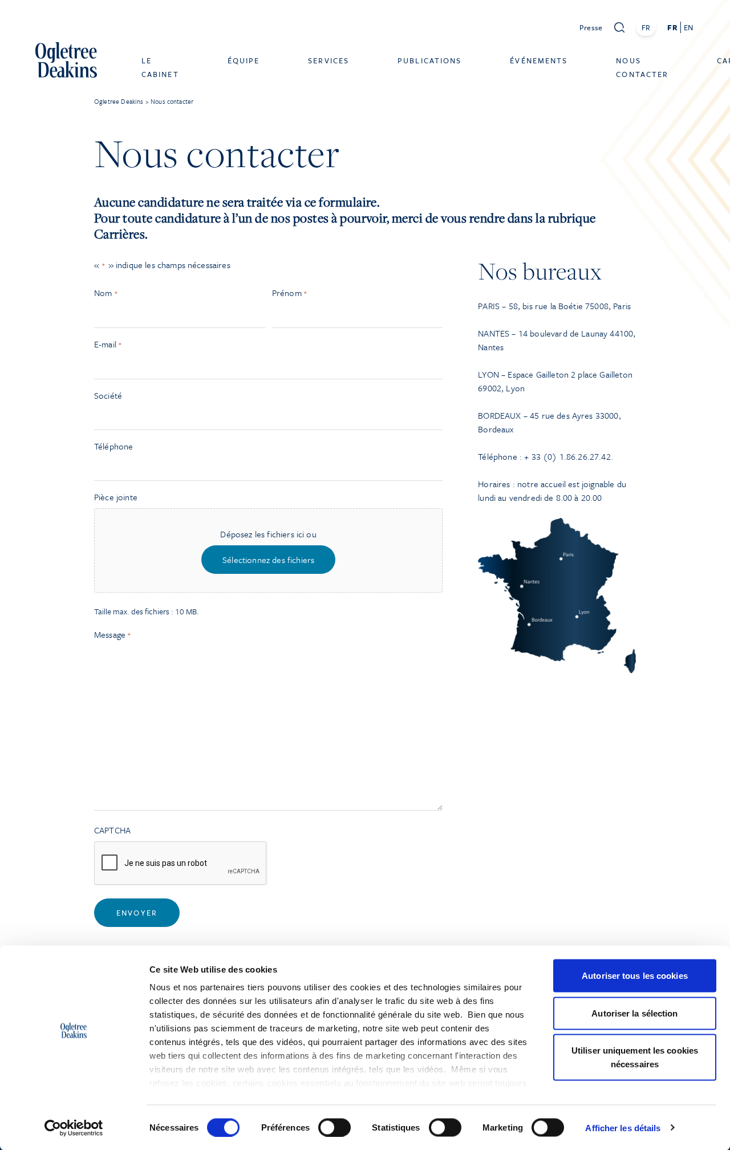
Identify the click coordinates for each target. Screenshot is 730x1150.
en (688, 27)
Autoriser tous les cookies (635, 976)
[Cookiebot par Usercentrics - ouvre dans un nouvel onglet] (74, 1127)
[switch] (334, 1127)
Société (108, 395)
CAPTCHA (112, 830)
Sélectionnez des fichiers (268, 559)
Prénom (289, 292)
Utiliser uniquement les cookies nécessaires (634, 1057)
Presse (591, 27)
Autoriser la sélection (634, 1013)
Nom (106, 292)
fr (672, 27)
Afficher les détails (622, 1127)
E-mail (108, 344)
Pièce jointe (115, 497)
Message (113, 634)
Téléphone (113, 446)
